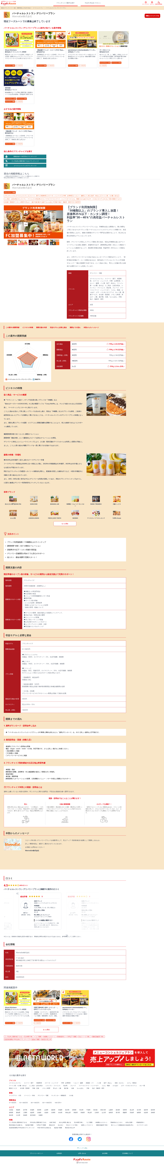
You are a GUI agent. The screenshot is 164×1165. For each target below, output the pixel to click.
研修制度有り (61, 1036)
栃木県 (67, 1110)
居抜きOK (52, 1125)
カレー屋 (142, 1085)
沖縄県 (41, 1115)
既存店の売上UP (46, 1039)
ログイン (152, 4)
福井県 (146, 1110)
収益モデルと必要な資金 (58, 327)
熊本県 (11, 1115)
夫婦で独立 (52, 1122)
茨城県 (60, 1110)
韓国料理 (39, 1083)
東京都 (95, 1110)
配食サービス (13, 1088)
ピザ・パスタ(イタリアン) (128, 1085)
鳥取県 (76, 1112)
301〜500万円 (35, 1103)
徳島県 (111, 1112)
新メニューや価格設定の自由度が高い (122, 1125)
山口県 (104, 1112)
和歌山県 (68, 1112)
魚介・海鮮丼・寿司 (98, 1088)
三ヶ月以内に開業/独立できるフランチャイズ (25, 161)
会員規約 (59, 1153)
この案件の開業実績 (12, 327)
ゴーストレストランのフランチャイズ (25, 165)
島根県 (83, 1112)
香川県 (118, 1112)
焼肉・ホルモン (119, 1083)
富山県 (132, 1110)
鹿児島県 (32, 1115)
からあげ (115, 1085)
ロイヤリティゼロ (142, 1125)
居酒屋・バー (90, 1083)
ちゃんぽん (80, 1088)
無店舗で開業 (29, 1125)
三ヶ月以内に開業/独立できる (13, 1036)
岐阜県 (153, 1110)
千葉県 (88, 1110)
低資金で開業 (36, 1039)
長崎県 (153, 1112)
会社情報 (104, 1153)
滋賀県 (32, 1112)
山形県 (46, 1110)
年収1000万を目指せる (44, 1128)
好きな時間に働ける (65, 1122)
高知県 (132, 1112)
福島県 (53, 1110)
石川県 (139, 1110)
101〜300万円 (23, 1103)
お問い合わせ (82, 1153)
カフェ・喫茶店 (131, 1083)
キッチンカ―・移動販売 (58, 1095)
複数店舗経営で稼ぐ (98, 1036)
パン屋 (99, 1083)
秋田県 (39, 1110)
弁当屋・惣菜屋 (24, 1088)
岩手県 (25, 1110)
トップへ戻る (83, 1148)
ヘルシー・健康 (78, 1083)
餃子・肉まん (108, 1083)
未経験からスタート (49, 1036)
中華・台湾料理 (65, 1083)
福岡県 (139, 1112)
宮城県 (32, 1110)
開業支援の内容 (41, 327)
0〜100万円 (12, 1103)
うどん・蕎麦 (106, 1085)
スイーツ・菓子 (28, 1083)
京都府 (39, 1112)
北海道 (11, 1110)
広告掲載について (127, 1153)
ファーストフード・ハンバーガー (89, 1085)
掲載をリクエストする (152, 16)
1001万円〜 (58, 1103)
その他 (71, 1095)
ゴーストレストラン (38, 8)
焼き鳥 (65, 1085)
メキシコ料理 (46, 1088)
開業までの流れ (75, 327)
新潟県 (118, 1110)
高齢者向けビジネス (116, 1122)
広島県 (97, 1112)
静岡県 (11, 1112)
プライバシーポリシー (36, 1153)
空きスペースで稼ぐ (84, 1036)
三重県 (25, 1112)
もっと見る (65, 523)
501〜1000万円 (47, 1103)
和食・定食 (35, 1088)
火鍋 (72, 1088)
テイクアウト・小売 (15, 1095)
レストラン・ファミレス (53, 1085)
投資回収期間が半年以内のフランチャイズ (17, 1039)
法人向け (60, 1125)
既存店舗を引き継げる (15, 1125)
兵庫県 (53, 1112)
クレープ (73, 1085)
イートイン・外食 (29, 1095)
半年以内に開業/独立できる (38, 1122)
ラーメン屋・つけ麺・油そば (17, 1085)
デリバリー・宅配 (43, 1095)
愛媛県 (125, 1112)
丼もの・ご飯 (57, 1088)
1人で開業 (38, 1036)
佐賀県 (146, 1112)
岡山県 (90, 1112)
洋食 (88, 1088)
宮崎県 (25, 1115)
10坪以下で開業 (71, 1036)
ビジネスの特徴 (27, 327)
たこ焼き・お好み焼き (36, 1085)
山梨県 (111, 1110)
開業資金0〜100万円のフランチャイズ (25, 156)
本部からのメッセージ (91, 327)
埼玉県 (81, 1110)
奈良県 (60, 1112)
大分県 (18, 1115)
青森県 (18, 1110)
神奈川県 (103, 1110)
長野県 (125, 1110)
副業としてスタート (87, 1125)
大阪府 (46, 1112)
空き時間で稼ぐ (28, 1036)
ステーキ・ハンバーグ (51, 1083)
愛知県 (18, 1112)
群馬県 (74, 1110)
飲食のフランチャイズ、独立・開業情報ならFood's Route (16, 8)
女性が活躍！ (129, 1122)
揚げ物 (66, 1088)
